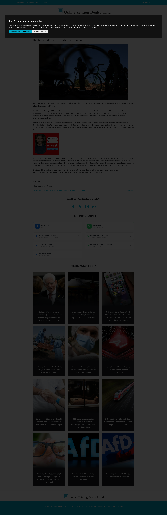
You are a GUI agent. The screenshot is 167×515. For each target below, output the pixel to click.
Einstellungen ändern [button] (40, 31)
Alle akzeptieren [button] (15, 31)
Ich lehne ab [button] (26, 31)
